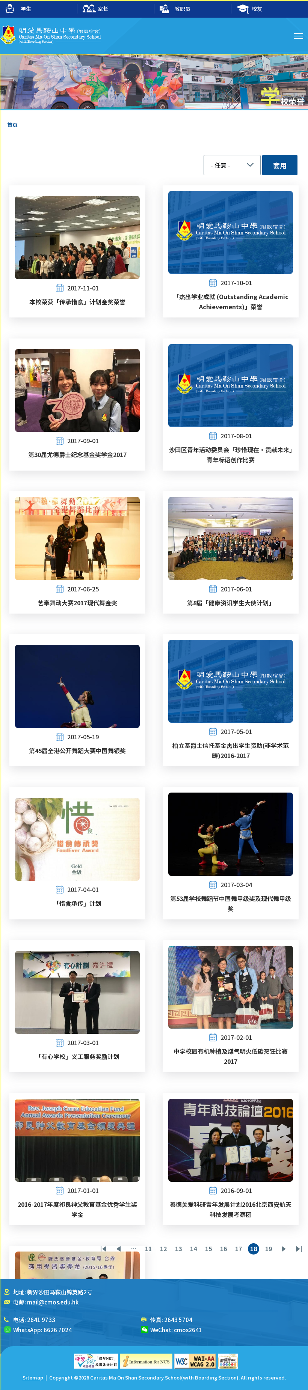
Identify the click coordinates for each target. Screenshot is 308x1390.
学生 (26, 8)
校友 (257, 8)
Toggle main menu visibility (298, 35)
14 (194, 1249)
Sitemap (33, 1377)
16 (224, 1249)
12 (164, 1249)
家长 (103, 8)
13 (179, 1249)
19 (269, 1249)
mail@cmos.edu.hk (53, 1302)
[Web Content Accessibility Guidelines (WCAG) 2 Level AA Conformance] (195, 1361)
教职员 (182, 8)
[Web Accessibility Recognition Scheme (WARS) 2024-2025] (228, 1361)
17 (239, 1249)
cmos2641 (188, 1330)
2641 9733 (41, 1320)
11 (149, 1249)
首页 (12, 124)
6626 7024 (58, 1330)
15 (209, 1249)
